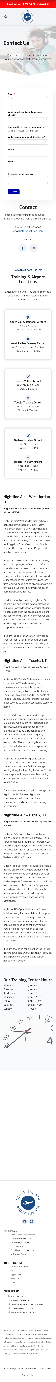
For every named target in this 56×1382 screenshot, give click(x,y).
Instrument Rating (18, 1254)
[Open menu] (51, 17)
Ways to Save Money (19, 1267)
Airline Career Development (23, 1235)
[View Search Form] (5, 16)
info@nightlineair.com (32, 230)
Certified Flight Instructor (21, 1242)
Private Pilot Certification (21, 1238)
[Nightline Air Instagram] (33, 248)
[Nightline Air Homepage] (28, 1202)
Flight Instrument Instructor (22, 1250)
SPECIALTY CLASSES (37, 4)
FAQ (12, 1271)
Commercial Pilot (18, 1246)
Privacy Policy (28, 1375)
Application (16, 1274)
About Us (15, 1278)
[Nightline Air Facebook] (22, 248)
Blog (13, 1282)
